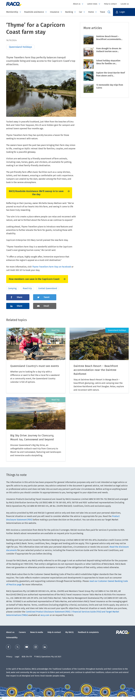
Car (80, 12)
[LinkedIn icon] (44, 647)
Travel (103, 12)
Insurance (54, 12)
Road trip (27, 288)
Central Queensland (47, 288)
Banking (69, 12)
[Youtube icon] (26, 647)
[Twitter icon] (17, 647)
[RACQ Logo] (122, 632)
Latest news (92, 4)
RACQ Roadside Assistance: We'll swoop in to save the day (36, 193)
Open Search (109, 12)
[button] (124, 12)
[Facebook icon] (8, 647)
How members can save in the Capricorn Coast (34, 279)
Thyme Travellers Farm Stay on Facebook (51, 266)
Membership (12, 12)
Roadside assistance (34, 12)
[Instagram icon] (35, 647)
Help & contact (110, 4)
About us (76, 4)
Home (91, 12)
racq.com (44, 615)
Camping (12, 288)
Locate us (125, 4)
